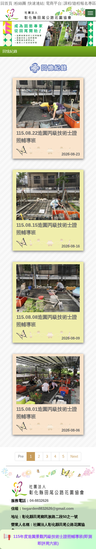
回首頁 (6, 3)
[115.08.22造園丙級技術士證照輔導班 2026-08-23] (39, 81)
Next (74, 456)
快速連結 (36, 3)
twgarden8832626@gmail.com (48, 508)
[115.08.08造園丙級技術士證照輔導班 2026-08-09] (39, 266)
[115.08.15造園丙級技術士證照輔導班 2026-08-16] (39, 173)
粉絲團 (20, 3)
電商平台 (54, 3)
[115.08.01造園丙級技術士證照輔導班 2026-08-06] (39, 358)
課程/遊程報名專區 (80, 3)
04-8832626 (39, 500)
